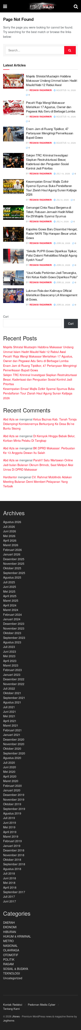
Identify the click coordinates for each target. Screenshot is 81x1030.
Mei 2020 (9, 772)
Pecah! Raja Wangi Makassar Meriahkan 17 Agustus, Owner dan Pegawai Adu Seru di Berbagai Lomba (50, 106)
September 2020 (14, 753)
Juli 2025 (9, 582)
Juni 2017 (9, 901)
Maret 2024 (10, 610)
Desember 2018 (13, 850)
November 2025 (13, 563)
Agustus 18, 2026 (66, 90)
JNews (16, 1016)
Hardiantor (10, 477)
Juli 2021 (9, 707)
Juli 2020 (9, 762)
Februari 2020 (12, 786)
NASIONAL (10, 946)
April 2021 (9, 721)
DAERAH (9, 922)
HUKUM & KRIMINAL (17, 936)
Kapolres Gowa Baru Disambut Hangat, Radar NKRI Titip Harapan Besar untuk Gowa (51, 233)
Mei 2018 (9, 883)
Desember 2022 (13, 679)
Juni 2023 (9, 651)
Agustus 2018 (12, 869)
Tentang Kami (11, 1009)
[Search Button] (70, 50)
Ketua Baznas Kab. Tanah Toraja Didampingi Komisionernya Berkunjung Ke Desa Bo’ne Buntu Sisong (40, 424)
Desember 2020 (13, 739)
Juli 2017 (9, 896)
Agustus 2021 (12, 702)
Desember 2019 (13, 795)
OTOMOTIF (10, 955)
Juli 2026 (9, 526)
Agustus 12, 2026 (66, 142)
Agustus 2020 (12, 758)
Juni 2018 (9, 878)
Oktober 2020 (12, 748)
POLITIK (8, 959)
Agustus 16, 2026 (66, 116)
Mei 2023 (9, 656)
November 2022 (13, 684)
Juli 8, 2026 (62, 199)
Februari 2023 (12, 670)
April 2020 (9, 776)
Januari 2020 (11, 790)
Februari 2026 (12, 550)
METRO (8, 941)
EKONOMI (10, 927)
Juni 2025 (9, 587)
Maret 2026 (10, 545)
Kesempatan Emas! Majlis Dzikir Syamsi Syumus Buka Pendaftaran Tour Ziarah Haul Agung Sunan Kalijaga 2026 (51, 188)
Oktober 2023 (12, 633)
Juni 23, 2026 (63, 265)
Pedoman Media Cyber (41, 1004)
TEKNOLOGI (11, 973)
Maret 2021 (10, 725)
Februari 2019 (12, 841)
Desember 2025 (13, 559)
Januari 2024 (11, 619)
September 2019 (14, 809)
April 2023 (9, 661)
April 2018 (9, 887)
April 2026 (9, 540)
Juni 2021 (9, 711)
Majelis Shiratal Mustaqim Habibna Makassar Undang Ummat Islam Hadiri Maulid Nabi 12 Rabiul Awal (51, 80)
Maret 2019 (10, 836)
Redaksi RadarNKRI (40, 90)
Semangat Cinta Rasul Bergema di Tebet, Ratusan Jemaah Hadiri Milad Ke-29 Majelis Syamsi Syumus (49, 211)
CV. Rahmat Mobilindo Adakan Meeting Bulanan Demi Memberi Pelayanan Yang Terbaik (37, 481)
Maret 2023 (10, 665)
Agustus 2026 (12, 522)
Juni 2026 (9, 531)
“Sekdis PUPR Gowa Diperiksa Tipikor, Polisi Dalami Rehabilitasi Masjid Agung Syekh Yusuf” (51, 255)
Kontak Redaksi (12, 1004)
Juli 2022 (9, 688)
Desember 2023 (13, 624)
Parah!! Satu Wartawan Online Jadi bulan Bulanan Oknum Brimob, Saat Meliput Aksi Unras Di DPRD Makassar (38, 464)
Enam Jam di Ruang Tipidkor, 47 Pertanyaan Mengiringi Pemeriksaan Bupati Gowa (49, 133)
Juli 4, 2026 (62, 221)
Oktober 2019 (12, 804)
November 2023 (13, 628)
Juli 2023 (9, 647)
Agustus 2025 (12, 577)
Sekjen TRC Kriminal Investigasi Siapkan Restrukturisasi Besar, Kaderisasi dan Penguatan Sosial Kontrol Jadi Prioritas (47, 161)
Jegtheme (8, 1020)
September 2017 (14, 892)
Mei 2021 (9, 716)
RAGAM (8, 964)
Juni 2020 (9, 767)
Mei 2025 (9, 591)
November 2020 (13, 744)
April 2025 (9, 596)
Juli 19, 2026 (63, 173)
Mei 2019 (9, 827)
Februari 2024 (12, 614)
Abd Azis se (10, 419)
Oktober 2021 (12, 693)
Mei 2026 (9, 536)
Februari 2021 (12, 730)
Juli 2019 (9, 818)
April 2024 (9, 605)
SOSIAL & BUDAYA (15, 969)
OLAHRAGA (11, 950)
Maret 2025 (10, 600)
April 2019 (9, 832)
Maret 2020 (10, 781)
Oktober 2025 (12, 568)
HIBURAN (9, 932)
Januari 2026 (11, 554)
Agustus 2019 (12, 813)
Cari (6, 316)
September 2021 (14, 698)
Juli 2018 (9, 873)
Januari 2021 (11, 735)
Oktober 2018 (12, 859)
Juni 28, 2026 (63, 243)
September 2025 (14, 573)
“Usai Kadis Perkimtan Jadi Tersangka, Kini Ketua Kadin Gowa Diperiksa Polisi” (51, 274)
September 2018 (14, 864)
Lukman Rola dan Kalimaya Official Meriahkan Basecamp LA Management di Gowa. (51, 294)
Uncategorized (12, 978)
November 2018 (13, 855)
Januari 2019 (11, 846)
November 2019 (13, 799)
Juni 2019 (9, 822)
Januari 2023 (11, 674)
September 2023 (14, 638)
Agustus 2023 (12, 642)
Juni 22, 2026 (63, 282)
